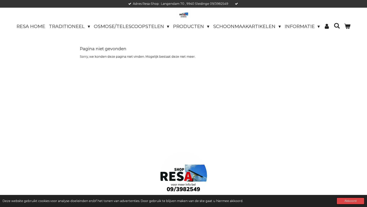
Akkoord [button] (350, 201)
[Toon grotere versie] (183, 175)
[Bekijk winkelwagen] (347, 26)
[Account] (327, 26)
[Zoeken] (337, 25)
